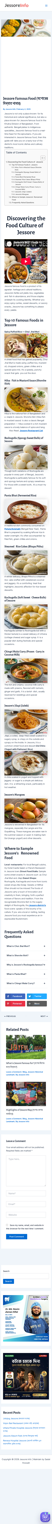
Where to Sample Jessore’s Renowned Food (27, 198)
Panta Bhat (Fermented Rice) (25, 177)
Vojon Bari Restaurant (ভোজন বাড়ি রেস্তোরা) (21, 1423)
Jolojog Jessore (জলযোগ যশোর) (16, 1418)
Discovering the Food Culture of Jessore (25, 162)
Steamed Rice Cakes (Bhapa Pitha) (27, 179)
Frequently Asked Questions (23, 203)
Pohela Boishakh (12, 529)
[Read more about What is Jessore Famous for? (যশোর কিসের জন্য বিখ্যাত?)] (26, 1047)
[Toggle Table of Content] (41, 158)
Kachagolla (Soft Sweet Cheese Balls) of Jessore (29, 183)
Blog (25, 1072)
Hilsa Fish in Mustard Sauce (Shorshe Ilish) (28, 169)
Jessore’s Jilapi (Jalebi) (23, 192)
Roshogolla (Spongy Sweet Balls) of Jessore (28, 173)
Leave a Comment (13, 1072)
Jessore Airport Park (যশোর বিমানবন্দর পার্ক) (20, 1436)
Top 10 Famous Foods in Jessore (24, 165)
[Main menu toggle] (46, 6)
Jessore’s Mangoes (22, 194)
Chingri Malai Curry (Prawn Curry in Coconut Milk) (28, 188)
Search (6, 1271)
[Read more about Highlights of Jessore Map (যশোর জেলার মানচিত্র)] (26, 1094)
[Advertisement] (26, 67)
